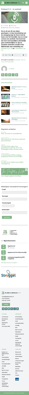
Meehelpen (17, 366)
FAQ (16, 373)
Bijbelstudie (5, 27)
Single (16, 336)
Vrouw (16, 340)
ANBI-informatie (19, 370)
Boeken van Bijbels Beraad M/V (5, 353)
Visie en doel (18, 354)
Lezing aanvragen (19, 360)
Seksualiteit (18, 332)
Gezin (16, 321)
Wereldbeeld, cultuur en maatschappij (18, 344)
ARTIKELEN (18, 314)
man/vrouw (11, 27)
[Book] (9, 309)
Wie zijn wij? (18, 352)
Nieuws (17, 358)
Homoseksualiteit (19, 323)
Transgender (18, 338)
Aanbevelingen (18, 356)
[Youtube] (6, 309)
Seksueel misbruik (19, 334)
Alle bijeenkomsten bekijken (10, 262)
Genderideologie (19, 319)
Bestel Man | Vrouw (18, 363)
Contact (17, 375)
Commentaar (5, 316)
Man (16, 327)
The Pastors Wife (6, 326)
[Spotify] (3, 309)
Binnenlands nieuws (5, 319)
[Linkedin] (17, 309)
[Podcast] (12, 309)
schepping (17, 27)
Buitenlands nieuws (5, 323)
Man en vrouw (18, 329)
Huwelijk (17, 325)
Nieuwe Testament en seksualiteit (19, 102)
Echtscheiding (18, 316)
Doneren (17, 368)
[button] (23, 3)
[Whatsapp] (14, 309)
